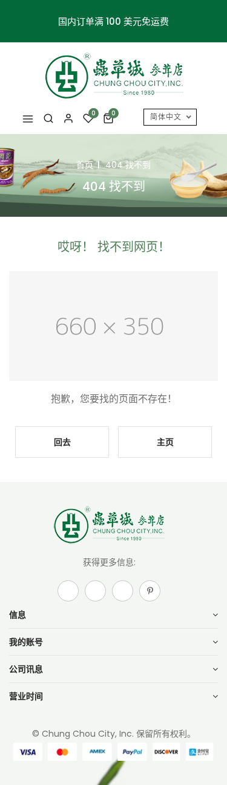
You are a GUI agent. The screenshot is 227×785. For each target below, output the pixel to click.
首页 (84, 165)
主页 (165, 442)
